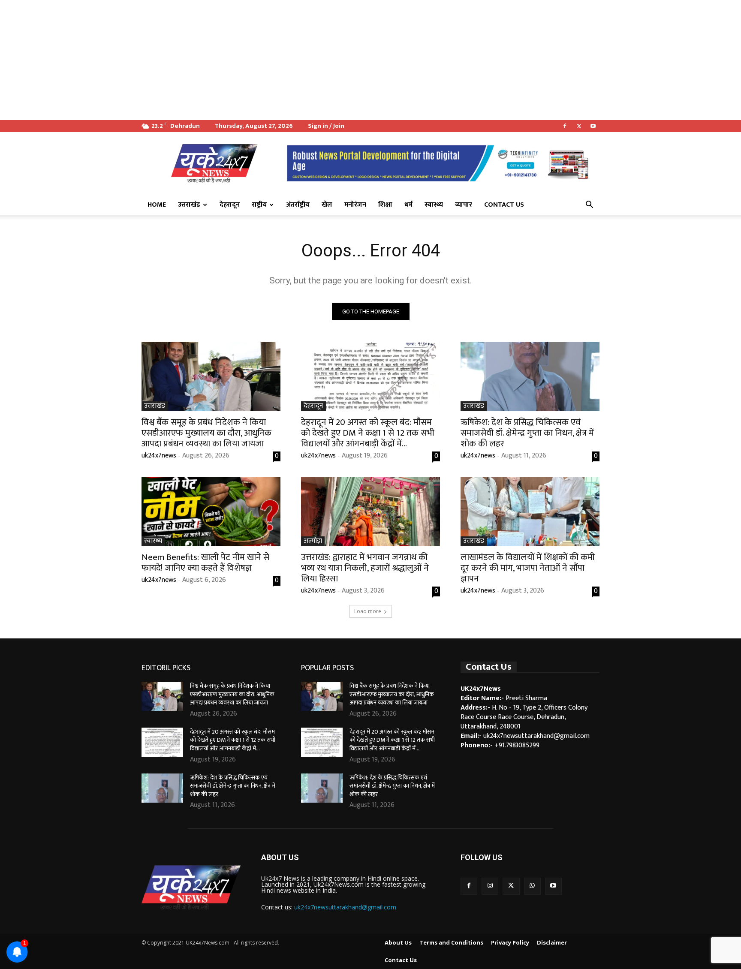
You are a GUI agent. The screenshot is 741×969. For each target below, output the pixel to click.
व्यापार (463, 205)
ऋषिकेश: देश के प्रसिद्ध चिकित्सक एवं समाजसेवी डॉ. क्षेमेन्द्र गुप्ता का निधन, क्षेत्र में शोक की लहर (527, 433)
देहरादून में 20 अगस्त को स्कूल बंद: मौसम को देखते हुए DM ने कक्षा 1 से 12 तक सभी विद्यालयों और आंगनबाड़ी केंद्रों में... (367, 433)
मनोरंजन (355, 205)
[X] (578, 126)
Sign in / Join (326, 125)
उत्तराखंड (189, 205)
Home (157, 205)
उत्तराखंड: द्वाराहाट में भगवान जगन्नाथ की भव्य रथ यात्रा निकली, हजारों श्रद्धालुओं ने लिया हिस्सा (365, 568)
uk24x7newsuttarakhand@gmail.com (345, 907)
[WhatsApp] (532, 886)
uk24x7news (159, 455)
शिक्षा (385, 205)
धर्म (408, 205)
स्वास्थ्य (434, 205)
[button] (589, 205)
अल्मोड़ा (313, 541)
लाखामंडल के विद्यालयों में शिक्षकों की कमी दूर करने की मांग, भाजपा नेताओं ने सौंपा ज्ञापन (528, 568)
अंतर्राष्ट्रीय (298, 205)
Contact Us (504, 205)
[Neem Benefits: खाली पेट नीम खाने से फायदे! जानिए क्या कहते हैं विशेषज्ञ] (211, 511)
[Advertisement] (257, 60)
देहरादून (230, 205)
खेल (327, 205)
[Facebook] (564, 126)
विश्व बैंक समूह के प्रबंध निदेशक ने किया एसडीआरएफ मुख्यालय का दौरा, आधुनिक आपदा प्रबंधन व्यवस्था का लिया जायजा (206, 433)
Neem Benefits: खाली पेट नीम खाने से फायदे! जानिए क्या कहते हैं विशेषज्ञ (205, 562)
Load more (367, 611)
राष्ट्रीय (259, 205)
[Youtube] (593, 126)
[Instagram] (490, 886)
